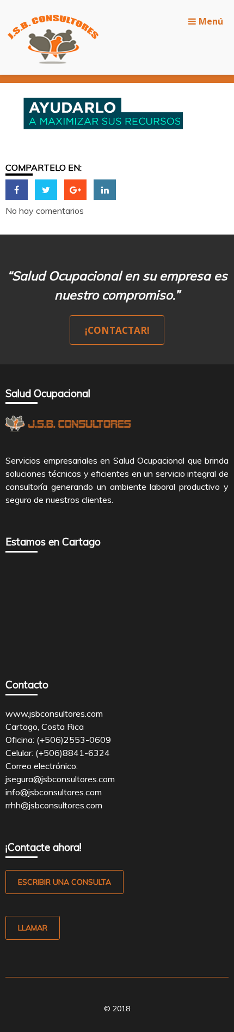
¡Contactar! (117, 330)
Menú (211, 21)
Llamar (32, 928)
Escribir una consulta (64, 882)
